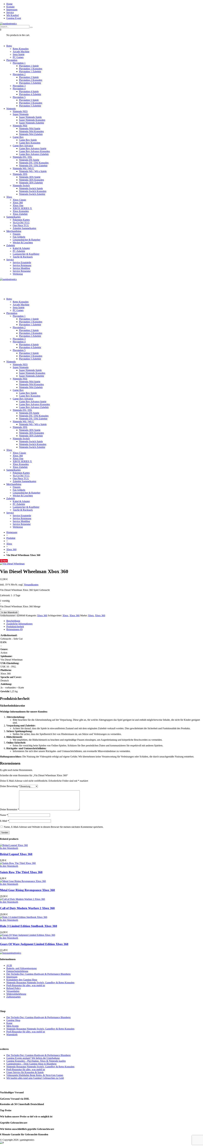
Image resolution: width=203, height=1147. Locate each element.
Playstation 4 (19, 88)
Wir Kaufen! (12, 15)
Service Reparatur (22, 271)
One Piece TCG (21, 225)
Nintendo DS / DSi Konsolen (34, 162)
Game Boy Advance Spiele (32, 148)
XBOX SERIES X (22, 208)
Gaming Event (13, 18)
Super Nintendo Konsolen (32, 120)
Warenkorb (11, 1034)
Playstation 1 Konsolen (30, 68)
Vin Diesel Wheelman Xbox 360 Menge (20, 606)
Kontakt (10, 6)
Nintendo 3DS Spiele (29, 177)
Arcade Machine (21, 51)
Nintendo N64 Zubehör (31, 134)
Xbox (9, 197)
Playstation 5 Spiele (29, 100)
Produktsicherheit (15, 626)
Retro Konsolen (21, 48)
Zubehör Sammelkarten (24, 228)
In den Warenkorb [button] (9, 848)
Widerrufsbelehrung (16, 994)
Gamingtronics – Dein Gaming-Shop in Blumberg (31, 1063)
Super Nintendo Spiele (30, 117)
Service (10, 12)
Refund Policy (13, 988)
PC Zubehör (19, 251)
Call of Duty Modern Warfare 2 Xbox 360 (27, 908)
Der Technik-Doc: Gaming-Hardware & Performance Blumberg (38, 974)
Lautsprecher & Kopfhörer (26, 254)
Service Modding (21, 268)
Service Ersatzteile (22, 262)
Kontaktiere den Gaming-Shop (21, 979)
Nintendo (11, 108)
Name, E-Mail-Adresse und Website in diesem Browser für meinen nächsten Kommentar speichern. (53, 827)
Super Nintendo (21, 114)
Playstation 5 (19, 97)
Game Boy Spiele (28, 140)
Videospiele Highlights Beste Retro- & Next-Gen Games (34, 1075)
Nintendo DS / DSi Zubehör (33, 165)
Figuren (16, 234)
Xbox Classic (19, 199)
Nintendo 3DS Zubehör (31, 182)
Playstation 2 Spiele (29, 77)
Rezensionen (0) (14, 629)
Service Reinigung (22, 265)
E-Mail (4, 821)
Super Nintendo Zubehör (31, 122)
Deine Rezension (9, 809)
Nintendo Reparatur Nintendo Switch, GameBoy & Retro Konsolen (40, 982)
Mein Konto (12, 1026)
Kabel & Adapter (21, 248)
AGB (9, 965)
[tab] (104, 621)
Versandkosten (31, 584)
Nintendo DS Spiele (29, 160)
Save (5, 560)
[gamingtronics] (8, 23)
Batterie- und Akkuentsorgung (21, 968)
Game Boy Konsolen (29, 142)
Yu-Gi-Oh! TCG (21, 222)
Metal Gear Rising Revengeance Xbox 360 (27, 890)
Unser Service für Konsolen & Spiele (25, 1072)
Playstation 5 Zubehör (30, 105)
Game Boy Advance (23, 145)
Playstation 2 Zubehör (30, 83)
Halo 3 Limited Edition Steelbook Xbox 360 (28, 926)
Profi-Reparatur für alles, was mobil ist (25, 985)
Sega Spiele (18, 54)
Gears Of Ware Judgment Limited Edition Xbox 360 (34, 944)
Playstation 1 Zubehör (30, 71)
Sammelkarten (13, 217)
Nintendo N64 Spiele (29, 128)
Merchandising (13, 231)
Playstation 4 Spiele (29, 91)
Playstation (11, 60)
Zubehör (10, 245)
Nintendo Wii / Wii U (23, 168)
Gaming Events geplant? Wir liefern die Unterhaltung (33, 1058)
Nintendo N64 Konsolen (31, 131)
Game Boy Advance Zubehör (34, 154)
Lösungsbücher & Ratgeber (26, 239)
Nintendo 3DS (20, 174)
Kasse (9, 1023)
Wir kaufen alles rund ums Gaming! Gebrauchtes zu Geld (35, 1078)
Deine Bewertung (10, 786)
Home (9, 4)
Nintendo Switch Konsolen (32, 191)
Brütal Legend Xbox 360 (16, 854)
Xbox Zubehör (20, 214)
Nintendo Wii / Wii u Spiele (33, 171)
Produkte (10, 538)
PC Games (18, 57)
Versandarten (12, 991)
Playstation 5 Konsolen (30, 103)
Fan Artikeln (19, 236)
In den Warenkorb (9, 612)
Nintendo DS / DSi (22, 157)
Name (4, 815)
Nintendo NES (20, 111)
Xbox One (18, 205)
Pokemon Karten (21, 219)
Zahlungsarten (13, 996)
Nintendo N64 (20, 125)
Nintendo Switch (21, 185)
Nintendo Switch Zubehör (32, 194)
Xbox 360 (18, 202)
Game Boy (18, 137)
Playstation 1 (19, 63)
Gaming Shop (13, 1020)
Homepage (11, 532)
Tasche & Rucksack (23, 256)
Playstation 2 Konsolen (30, 80)
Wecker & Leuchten (23, 242)
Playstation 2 (19, 74)
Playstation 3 (19, 85)
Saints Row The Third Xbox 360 (21, 872)
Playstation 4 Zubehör (30, 94)
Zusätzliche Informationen (19, 623)
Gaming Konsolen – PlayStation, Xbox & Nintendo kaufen (36, 1061)
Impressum (11, 9)
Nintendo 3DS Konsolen (31, 179)
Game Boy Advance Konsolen (34, 151)
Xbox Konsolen (21, 211)
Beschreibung (13, 621)
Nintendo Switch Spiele (31, 188)
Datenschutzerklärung (17, 971)
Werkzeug (18, 274)
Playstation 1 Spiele (29, 65)
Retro (9, 45)
